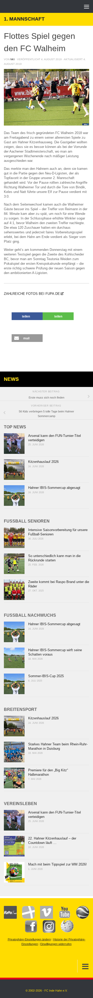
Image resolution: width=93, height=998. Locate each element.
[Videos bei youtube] (62, 917)
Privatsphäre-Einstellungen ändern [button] (29, 939)
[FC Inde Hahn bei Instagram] (46, 931)
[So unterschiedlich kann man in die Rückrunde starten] (14, 563)
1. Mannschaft (24, 19)
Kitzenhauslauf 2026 (43, 462)
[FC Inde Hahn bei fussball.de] (26, 917)
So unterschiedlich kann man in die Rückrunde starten (54, 558)
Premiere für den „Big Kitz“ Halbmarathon (48, 772)
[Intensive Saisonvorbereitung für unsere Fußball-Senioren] (14, 537)
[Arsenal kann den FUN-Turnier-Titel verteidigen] (14, 443)
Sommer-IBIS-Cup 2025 (46, 676)
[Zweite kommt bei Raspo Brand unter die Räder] (14, 589)
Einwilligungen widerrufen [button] (56, 944)
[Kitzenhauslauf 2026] (14, 469)
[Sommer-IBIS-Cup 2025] (14, 684)
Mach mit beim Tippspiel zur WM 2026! (57, 864)
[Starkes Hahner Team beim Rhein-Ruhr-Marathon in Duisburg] (14, 752)
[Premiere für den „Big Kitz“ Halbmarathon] (14, 778)
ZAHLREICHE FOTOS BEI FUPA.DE (32, 294)
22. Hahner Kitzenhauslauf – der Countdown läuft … (52, 840)
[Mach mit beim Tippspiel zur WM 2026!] (14, 872)
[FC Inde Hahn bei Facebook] (28, 931)
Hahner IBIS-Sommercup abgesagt (54, 488)
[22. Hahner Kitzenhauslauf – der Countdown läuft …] (14, 846)
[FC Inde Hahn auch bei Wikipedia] (65, 931)
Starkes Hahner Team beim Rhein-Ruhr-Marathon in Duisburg (58, 746)
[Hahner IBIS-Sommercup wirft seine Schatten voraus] (14, 658)
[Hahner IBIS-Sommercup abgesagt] (14, 495)
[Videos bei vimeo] (44, 917)
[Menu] (86, 6)
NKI (12, 59)
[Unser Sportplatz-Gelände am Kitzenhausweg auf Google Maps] (80, 917)
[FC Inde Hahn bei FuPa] (10, 917)
